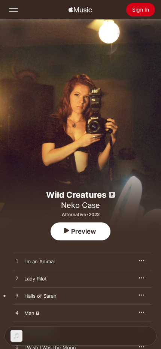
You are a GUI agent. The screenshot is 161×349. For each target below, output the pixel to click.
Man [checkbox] (29, 313)
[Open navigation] (13, 9)
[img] (80, 9)
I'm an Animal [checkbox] (39, 261)
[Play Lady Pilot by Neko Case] (16, 278)
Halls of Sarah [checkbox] (40, 296)
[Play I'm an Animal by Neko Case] (16, 261)
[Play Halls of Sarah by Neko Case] (16, 295)
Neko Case (80, 205)
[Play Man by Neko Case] (16, 313)
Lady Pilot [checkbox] (35, 279)
